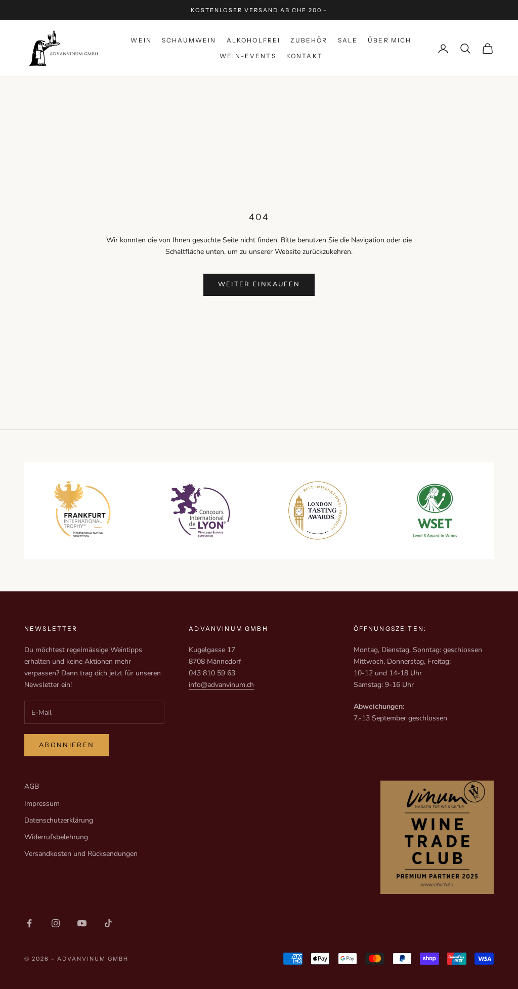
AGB (31, 786)
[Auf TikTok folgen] (108, 923)
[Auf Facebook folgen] (29, 923)
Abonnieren (66, 745)
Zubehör (308, 40)
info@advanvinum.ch (221, 685)
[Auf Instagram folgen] (56, 923)
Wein (141, 40)
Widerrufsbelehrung (56, 837)
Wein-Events (248, 56)
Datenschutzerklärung (58, 820)
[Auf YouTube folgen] (82, 923)
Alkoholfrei (254, 40)
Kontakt (304, 56)
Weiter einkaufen (259, 284)
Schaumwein (189, 40)
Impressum (42, 803)
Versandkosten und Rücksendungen (81, 853)
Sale (348, 40)
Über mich (389, 40)
